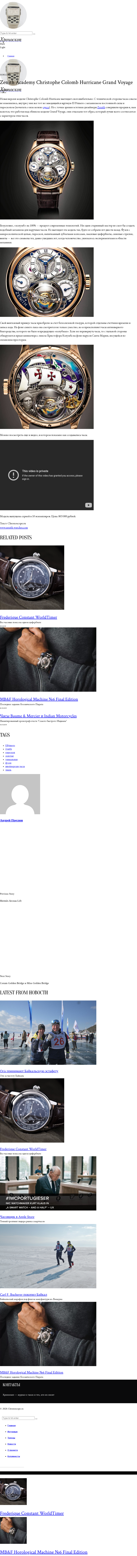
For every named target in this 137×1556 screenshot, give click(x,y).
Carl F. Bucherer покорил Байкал (23, 1294)
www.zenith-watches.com (14, 527)
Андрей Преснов (11, 820)
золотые (9, 756)
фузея (8, 763)
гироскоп (10, 752)
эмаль (8, 770)
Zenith (101, 107)
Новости (4, 74)
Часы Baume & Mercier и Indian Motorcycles (38, 716)
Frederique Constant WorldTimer (28, 617)
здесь (46, 107)
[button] (36, 1418)
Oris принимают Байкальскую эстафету (29, 1071)
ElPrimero (10, 745)
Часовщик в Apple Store (17, 1217)
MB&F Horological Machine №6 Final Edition (39, 699)
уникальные (11, 759)
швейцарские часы (15, 766)
